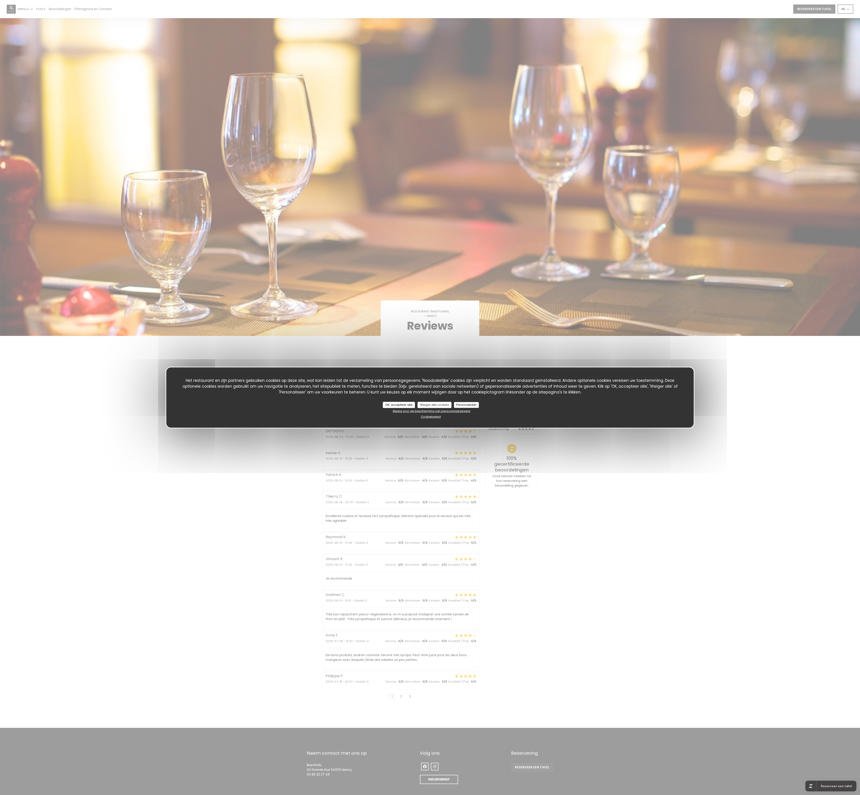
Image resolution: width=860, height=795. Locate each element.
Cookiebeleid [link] (431, 417)
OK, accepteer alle (399, 405)
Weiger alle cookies (434, 405)
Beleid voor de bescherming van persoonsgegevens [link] (431, 411)
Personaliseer (466, 405)
